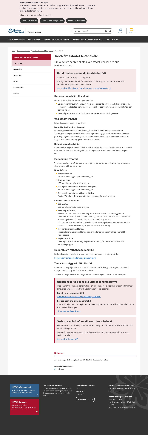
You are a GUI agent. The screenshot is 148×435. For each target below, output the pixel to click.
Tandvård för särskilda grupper (42, 51)
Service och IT (113, 39)
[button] (132, 30)
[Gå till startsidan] (25, 33)
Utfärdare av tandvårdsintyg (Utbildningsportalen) (79, 296)
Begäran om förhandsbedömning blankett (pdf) (75, 258)
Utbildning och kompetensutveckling (87, 39)
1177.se (111, 405)
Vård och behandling (16, 39)
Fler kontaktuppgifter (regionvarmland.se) (122, 407)
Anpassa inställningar (76, 21)
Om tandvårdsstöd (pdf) (67, 339)
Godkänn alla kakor (29, 21)
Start (13, 51)
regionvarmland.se (115, 391)
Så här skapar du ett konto (68, 311)
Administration (34, 39)
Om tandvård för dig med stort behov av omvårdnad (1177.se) (84, 88)
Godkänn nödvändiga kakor (52, 21)
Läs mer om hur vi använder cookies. (36, 15)
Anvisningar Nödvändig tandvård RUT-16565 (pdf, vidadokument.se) (82, 360)
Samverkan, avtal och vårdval (56, 39)
